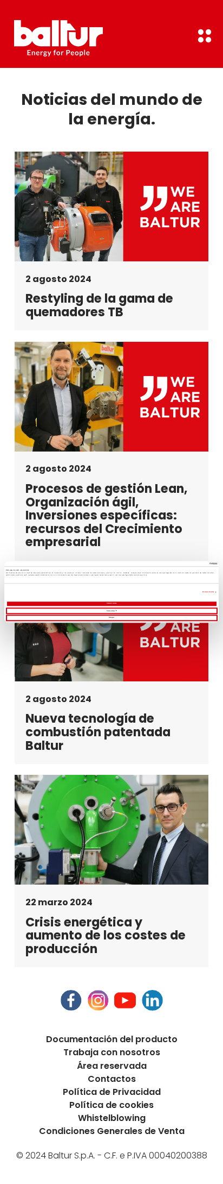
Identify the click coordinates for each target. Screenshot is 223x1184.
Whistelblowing (112, 1118)
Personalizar (111, 610)
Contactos (112, 1079)
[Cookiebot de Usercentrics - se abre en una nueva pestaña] (170, 563)
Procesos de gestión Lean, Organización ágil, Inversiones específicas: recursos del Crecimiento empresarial (106, 515)
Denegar (111, 617)
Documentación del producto (112, 1039)
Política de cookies (111, 1105)
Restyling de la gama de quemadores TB (99, 305)
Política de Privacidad (112, 1092)
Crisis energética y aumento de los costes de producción (105, 935)
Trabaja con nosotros (111, 1052)
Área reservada (112, 1066)
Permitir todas (111, 603)
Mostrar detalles (208, 592)
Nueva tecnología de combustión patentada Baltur (97, 732)
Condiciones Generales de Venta (112, 1131)
